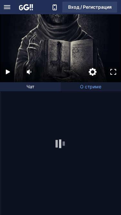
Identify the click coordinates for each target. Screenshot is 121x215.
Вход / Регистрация (90, 7)
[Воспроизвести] (7, 71)
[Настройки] (92, 71)
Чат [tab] (30, 86)
